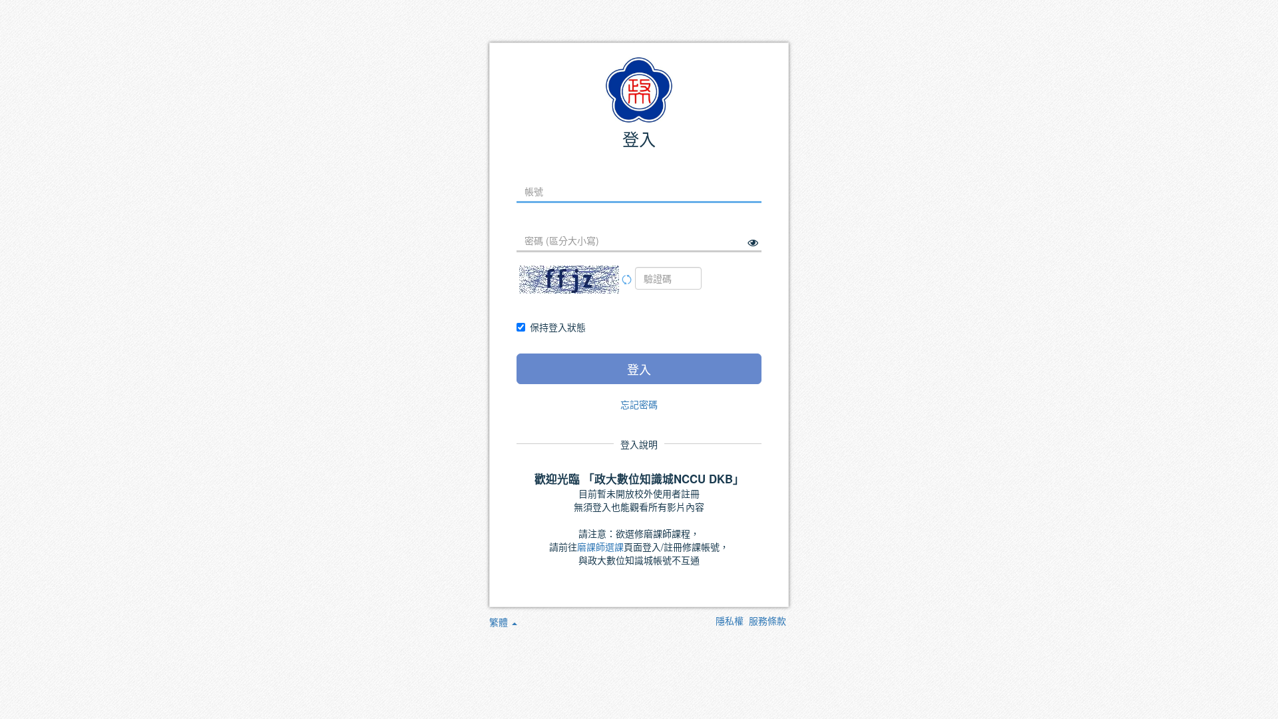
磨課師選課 (600, 546)
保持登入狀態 (558, 327)
